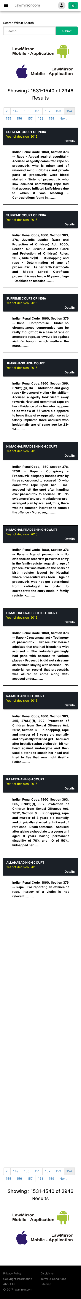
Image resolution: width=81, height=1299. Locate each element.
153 (58, 111)
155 (8, 118)
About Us (9, 1284)
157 (30, 118)
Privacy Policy (12, 1273)
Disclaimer (47, 1273)
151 (37, 111)
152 (47, 111)
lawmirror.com (23, 1289)
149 (16, 111)
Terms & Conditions (53, 1279)
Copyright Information (17, 1279)
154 (69, 111)
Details (70, 141)
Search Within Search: (19, 23)
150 (26, 111)
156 (19, 118)
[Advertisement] (40, 950)
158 (40, 118)
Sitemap (46, 1284)
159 (51, 118)
